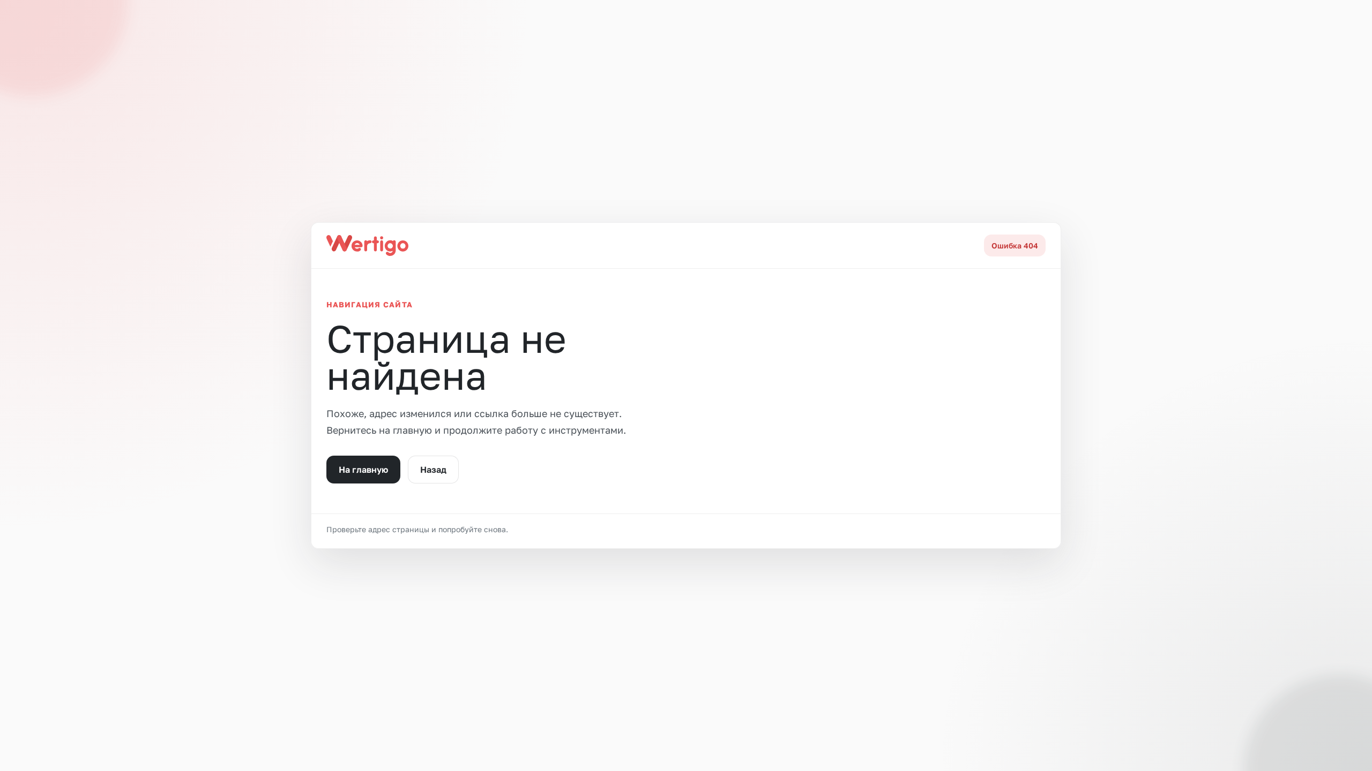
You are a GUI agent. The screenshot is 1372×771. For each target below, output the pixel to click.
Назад (433, 469)
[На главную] (367, 245)
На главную (363, 469)
